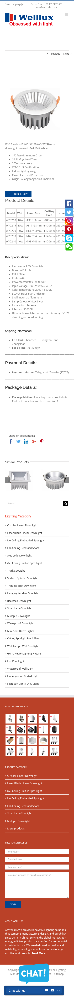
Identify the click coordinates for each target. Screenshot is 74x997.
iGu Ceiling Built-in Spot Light (24, 563)
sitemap (59, 973)
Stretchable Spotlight (19, 608)
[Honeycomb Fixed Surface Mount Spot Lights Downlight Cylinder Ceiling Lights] (54, 729)
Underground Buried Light (22, 676)
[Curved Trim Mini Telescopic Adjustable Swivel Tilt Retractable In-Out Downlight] (43, 718)
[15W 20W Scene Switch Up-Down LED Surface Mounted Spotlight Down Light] (43, 740)
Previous (55, 53)
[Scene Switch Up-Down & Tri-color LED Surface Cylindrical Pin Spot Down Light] (21, 740)
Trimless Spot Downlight (21, 585)
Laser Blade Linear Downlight (24, 532)
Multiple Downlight (18, 616)
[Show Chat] (46, 990)
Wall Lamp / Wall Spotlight (23, 646)
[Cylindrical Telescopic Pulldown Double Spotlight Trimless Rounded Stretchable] (10, 751)
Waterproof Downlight (20, 623)
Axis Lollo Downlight (19, 555)
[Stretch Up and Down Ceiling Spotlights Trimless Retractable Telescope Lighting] (43, 751)
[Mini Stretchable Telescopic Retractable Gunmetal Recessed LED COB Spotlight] (10, 729)
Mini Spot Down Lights (20, 631)
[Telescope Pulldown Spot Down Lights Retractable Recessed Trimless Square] (32, 751)
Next (66, 53)
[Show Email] (52, 990)
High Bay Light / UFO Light (23, 683)
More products (16, 828)
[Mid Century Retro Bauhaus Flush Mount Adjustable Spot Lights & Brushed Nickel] (21, 718)
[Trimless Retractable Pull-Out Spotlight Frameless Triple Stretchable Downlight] (54, 740)
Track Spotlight (16, 570)
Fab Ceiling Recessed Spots (23, 548)
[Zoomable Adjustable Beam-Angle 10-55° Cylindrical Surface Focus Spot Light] (32, 729)
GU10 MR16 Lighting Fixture (24, 653)
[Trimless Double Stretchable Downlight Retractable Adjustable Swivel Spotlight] (21, 751)
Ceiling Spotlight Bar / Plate (23, 638)
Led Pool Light (15, 661)
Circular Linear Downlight (22, 525)
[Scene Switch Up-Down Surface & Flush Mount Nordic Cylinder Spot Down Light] (32, 740)
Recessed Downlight (19, 600)
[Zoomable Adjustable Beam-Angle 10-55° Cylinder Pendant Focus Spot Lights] (21, 729)
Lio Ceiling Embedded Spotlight (25, 540)
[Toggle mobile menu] (67, 14)
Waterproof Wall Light (20, 668)
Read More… (39, 953)
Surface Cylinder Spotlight (22, 578)
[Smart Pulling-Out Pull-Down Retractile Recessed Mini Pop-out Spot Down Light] (54, 718)
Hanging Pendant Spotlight (23, 593)
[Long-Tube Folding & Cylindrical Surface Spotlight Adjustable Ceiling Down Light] (43, 729)
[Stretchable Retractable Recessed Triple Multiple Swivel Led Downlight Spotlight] (54, 751)
